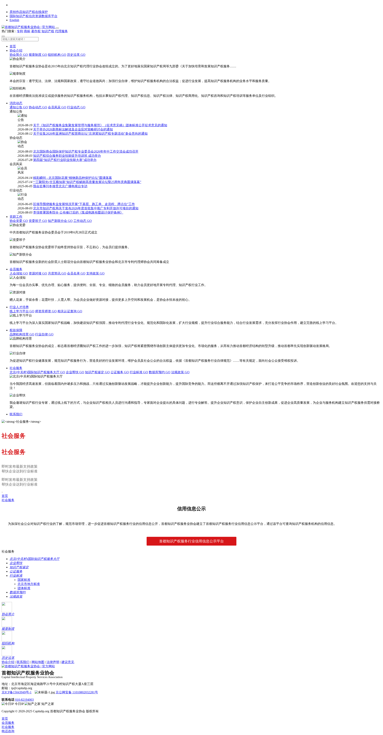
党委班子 (38, 220)
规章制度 (38, 54)
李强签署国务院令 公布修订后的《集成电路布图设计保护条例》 (78, 212)
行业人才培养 (19, 307)
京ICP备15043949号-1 (17, 692)
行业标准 (139, 372)
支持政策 (95, 273)
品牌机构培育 (22, 334)
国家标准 (24, 579)
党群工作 (16, 216)
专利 (20, 31)
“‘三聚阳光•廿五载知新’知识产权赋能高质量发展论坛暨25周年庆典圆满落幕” (87, 182)
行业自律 (44, 334)
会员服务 (16, 269)
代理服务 (61, 31)
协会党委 (19, 220)
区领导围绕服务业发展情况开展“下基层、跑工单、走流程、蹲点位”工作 (84, 204)
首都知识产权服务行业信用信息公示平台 (191, 541)
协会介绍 (16, 50)
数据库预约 (159, 372)
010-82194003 (24, 699)
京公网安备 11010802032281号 (77, 692)
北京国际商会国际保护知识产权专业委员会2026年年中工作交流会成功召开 (85, 151)
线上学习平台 (22, 311)
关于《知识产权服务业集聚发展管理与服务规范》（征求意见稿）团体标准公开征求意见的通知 (100, 125)
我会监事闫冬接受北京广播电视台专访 (60, 186)
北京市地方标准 (29, 584)
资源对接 (38, 273)
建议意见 (67, 662)
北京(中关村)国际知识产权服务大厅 (37, 372)
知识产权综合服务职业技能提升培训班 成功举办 (67, 155)
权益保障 (16, 330)
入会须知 (19, 273)
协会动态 (38, 107)
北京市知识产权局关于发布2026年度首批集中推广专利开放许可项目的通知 (85, 208)
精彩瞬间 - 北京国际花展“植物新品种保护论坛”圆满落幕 (72, 177)
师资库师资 (46, 311)
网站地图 (38, 662)
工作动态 (82, 220)
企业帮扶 (75, 372)
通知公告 (19, 107)
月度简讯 (57, 273)
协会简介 (19, 54)
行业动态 (76, 107)
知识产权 (47, 31)
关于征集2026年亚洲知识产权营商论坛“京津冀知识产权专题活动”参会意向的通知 (90, 133)
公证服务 (120, 372)
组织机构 (57, 54)
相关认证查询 (69, 311)
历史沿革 (76, 54)
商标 (27, 31)
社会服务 (16, 368)
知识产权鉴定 (97, 372)
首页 (13, 46)
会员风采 (57, 107)
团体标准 (24, 588)
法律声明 (52, 662)
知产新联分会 (60, 220)
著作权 (36, 31)
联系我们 (16, 414)
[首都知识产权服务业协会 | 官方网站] (29, 27)
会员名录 (76, 273)
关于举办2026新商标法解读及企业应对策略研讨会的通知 (73, 129)
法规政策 (180, 372)
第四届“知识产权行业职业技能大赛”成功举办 (65, 160)
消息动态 (16, 103)
